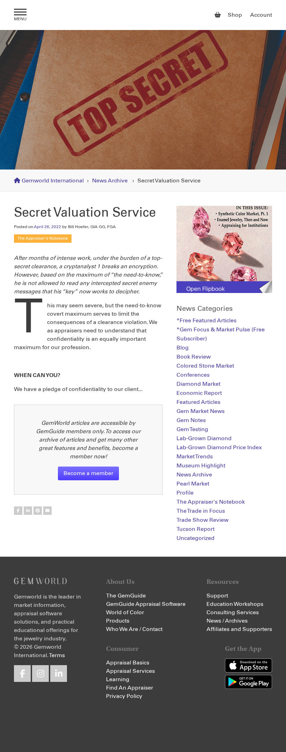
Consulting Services (232, 612)
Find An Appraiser (129, 688)
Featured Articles (198, 402)
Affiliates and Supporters (239, 629)
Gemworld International (143, 15)
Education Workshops (234, 604)
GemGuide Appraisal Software (146, 604)
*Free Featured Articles (206, 320)
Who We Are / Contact (134, 629)
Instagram (40, 673)
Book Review (193, 357)
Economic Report (199, 393)
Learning (117, 679)
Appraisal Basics (127, 662)
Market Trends (194, 456)
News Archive (110, 180)
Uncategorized (195, 538)
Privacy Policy (124, 696)
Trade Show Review (202, 520)
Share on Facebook (18, 510)
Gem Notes (191, 420)
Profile (185, 493)
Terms (57, 655)
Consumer (122, 649)
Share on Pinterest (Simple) (37, 510)
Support (217, 596)
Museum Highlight (200, 465)
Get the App (243, 649)
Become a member (88, 473)
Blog (182, 348)
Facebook (22, 673)
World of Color (125, 612)
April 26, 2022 (47, 227)
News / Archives (227, 621)
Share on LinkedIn (28, 510)
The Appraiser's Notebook (42, 238)
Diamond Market (198, 384)
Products (117, 621)
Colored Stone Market (205, 366)
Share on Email (47, 510)
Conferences (193, 375)
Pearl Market (192, 484)
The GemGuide (126, 596)
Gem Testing (192, 429)
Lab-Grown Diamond (204, 438)
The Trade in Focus (200, 511)
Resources (222, 582)
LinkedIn (58, 673)
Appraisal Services (130, 671)
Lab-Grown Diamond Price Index (219, 447)
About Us (120, 582)
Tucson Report (195, 529)
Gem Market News (200, 411)
